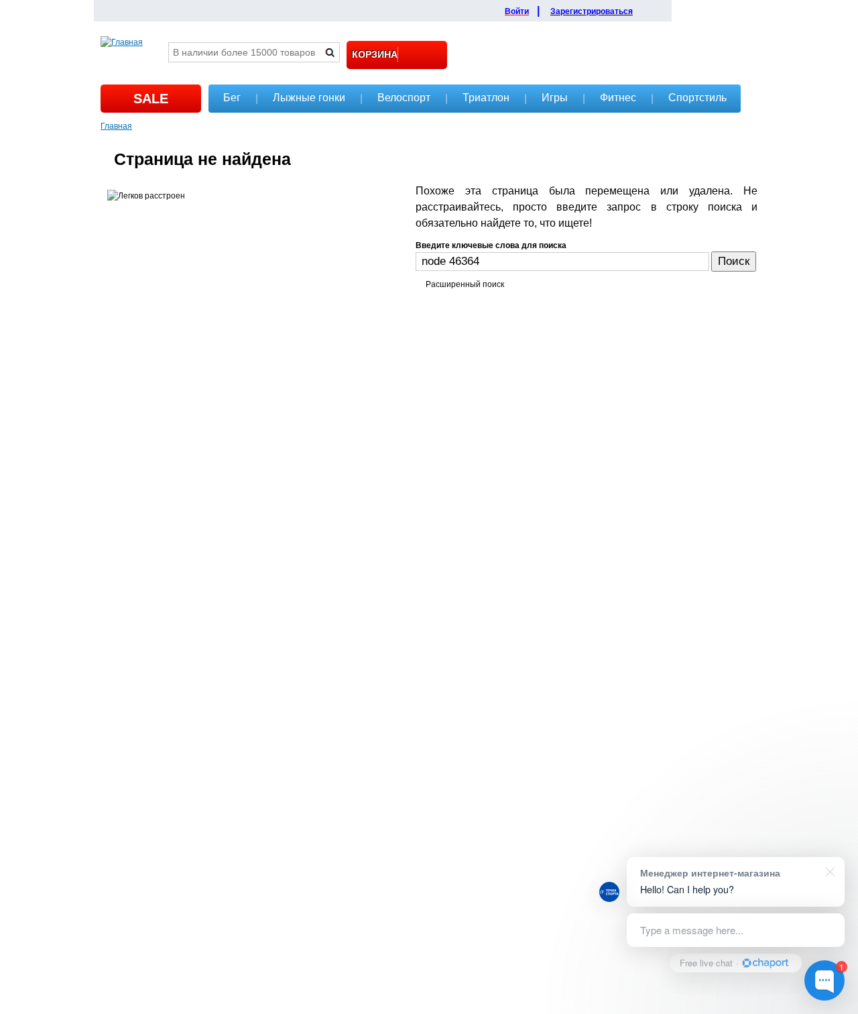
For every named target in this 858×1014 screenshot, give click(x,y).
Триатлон (486, 97)
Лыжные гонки (309, 97)
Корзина (374, 54)
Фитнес (618, 97)
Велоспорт (403, 97)
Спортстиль (697, 97)
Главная (116, 125)
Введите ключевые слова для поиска (491, 245)
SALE (150, 98)
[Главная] (122, 42)
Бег (232, 97)
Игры (555, 97)
